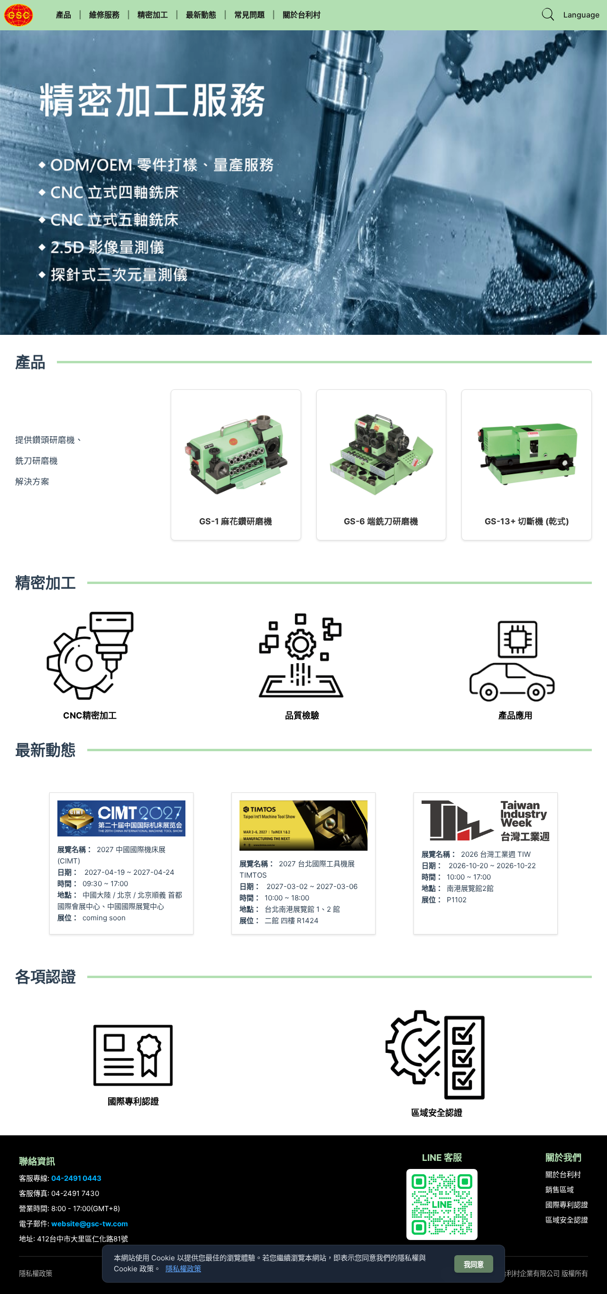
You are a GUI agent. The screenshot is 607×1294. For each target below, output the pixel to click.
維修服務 (104, 14)
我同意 (474, 1264)
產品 (63, 14)
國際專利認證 (566, 1204)
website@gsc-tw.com (89, 1223)
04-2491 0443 (76, 1178)
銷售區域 (559, 1189)
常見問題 (249, 14)
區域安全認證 (566, 1219)
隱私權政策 (35, 1273)
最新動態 (201, 14)
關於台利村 (302, 14)
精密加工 (153, 14)
